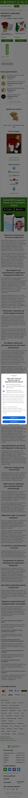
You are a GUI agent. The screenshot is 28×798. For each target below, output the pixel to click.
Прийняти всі (14, 417)
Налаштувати (14, 421)
